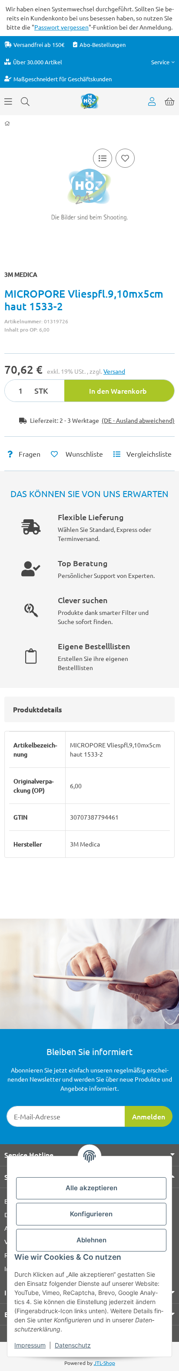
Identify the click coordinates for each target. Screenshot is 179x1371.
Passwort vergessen (61, 27)
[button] (163, 62)
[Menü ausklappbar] (8, 101)
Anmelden (148, 1116)
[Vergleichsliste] (102, 158)
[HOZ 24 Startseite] (90, 100)
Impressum (30, 1345)
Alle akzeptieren (91, 1188)
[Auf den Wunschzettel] (125, 158)
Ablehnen (91, 1240)
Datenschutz (73, 1345)
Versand (114, 371)
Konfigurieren (91, 1214)
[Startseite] (7, 123)
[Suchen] (25, 101)
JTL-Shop (104, 1362)
